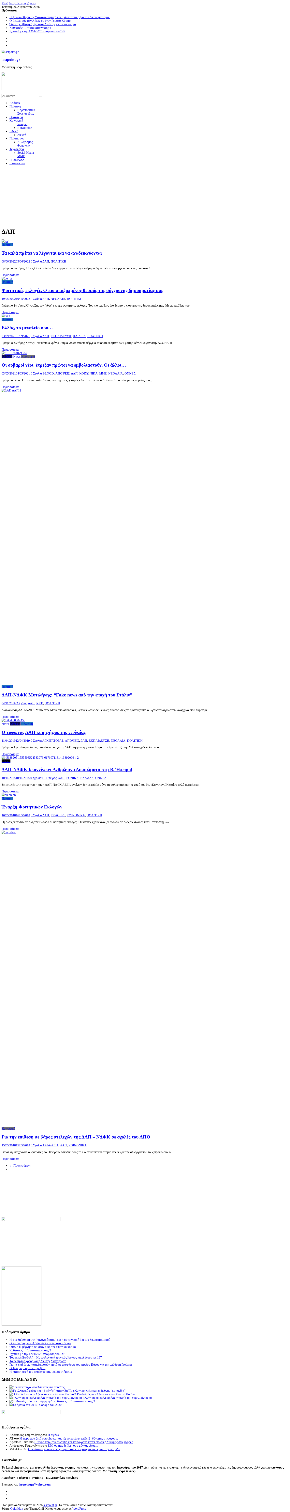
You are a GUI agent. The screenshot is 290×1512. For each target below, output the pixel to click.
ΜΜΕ (21, 156)
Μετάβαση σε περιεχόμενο (19, 3)
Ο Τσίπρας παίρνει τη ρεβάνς (27, 1368)
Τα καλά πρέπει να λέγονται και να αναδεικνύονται (52, 253)
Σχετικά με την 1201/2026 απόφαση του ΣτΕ (37, 31)
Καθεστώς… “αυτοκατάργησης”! (30, 27)
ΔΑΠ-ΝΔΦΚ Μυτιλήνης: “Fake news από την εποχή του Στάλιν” (67, 694)
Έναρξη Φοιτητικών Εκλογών (32, 806)
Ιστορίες (22, 124)
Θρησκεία (23, 145)
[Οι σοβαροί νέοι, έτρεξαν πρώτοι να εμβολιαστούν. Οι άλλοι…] (14, 353)
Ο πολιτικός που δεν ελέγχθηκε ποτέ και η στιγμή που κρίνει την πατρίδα (74, 1449)
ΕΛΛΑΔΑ (87, 778)
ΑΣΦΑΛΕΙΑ (50, 1145)
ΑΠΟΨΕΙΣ (62, 373)
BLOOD (48, 373)
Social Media (25, 152)
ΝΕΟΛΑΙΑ (58, 298)
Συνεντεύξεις (25, 113)
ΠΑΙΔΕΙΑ (79, 336)
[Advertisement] (145, 196)
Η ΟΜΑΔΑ (16, 159)
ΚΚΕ (39, 703)
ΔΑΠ (45, 261)
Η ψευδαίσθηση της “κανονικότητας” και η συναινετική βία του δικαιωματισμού (59, 17)
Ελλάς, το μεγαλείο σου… (27, 327)
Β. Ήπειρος (49, 778)
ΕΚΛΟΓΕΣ (58, 815)
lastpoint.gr (11, 59)
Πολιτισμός (16, 138)
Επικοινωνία (17, 163)
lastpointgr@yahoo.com (35, 1484)
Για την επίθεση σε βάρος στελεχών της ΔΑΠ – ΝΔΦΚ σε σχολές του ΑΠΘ (76, 1136)
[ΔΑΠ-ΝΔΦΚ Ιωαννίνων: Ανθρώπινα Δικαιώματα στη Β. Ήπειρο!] (40, 757)
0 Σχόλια (36, 261)
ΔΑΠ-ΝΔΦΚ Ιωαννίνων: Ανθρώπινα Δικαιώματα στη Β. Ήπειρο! (67, 769)
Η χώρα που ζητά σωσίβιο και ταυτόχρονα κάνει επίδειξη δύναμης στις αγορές (69, 1438)
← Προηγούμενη (20, 1165)
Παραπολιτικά (26, 110)
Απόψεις (14, 102)
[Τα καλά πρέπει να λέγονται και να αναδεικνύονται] (5, 241)
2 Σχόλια (21, 703)
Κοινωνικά (16, 120)
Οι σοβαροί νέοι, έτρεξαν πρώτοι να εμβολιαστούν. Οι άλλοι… (64, 365)
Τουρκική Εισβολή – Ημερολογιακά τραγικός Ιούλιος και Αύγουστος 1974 (56, 1357)
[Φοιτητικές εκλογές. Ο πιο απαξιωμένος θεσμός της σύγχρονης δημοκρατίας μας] (7, 278)
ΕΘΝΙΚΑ (72, 778)
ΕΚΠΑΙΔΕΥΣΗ (61, 336)
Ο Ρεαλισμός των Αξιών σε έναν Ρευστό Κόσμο (40, 20)
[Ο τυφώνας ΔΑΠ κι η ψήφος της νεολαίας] (13, 720)
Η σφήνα (53, 1435)
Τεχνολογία (16, 149)
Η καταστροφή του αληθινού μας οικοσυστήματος (40, 1371)
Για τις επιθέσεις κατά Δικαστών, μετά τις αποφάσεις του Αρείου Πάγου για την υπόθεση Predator (70, 1364)
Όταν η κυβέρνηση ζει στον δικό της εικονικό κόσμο (42, 24)
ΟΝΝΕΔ (130, 373)
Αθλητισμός (25, 142)
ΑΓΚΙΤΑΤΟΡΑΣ (53, 740)
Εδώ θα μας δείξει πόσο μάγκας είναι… (73, 1445)
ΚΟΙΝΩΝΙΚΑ (88, 373)
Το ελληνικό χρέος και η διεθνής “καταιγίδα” (37, 1361)
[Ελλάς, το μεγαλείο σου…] (6, 315)
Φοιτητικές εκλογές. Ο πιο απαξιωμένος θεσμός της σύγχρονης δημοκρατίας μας (82, 290)
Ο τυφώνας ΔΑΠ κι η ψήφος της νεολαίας (44, 732)
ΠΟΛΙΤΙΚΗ (58, 261)
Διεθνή (21, 134)
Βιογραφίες (24, 127)
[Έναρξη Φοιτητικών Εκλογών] (9, 795)
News (17, 356)
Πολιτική (15, 106)
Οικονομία (16, 117)
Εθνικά (13, 131)
